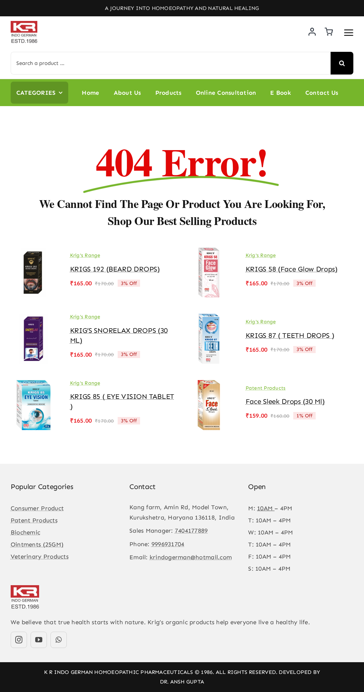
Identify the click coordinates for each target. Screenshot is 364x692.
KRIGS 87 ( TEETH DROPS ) (290, 335)
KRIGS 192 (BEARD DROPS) (115, 269)
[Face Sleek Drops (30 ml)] (209, 385)
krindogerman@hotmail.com (191, 557)
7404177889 (191, 530)
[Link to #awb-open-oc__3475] (348, 32)
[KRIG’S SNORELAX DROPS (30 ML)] (33, 318)
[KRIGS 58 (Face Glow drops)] (209, 252)
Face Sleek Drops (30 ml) (285, 401)
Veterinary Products (40, 556)
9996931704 (167, 544)
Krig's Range (85, 255)
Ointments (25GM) (37, 544)
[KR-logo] (24, 23)
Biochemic (25, 532)
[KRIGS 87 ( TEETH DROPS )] (209, 318)
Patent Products (266, 388)
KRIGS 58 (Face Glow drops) (292, 269)
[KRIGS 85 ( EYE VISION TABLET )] (33, 385)
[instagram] (19, 640)
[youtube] (39, 640)
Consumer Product (37, 508)
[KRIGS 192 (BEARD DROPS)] (33, 252)
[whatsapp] (58, 640)
